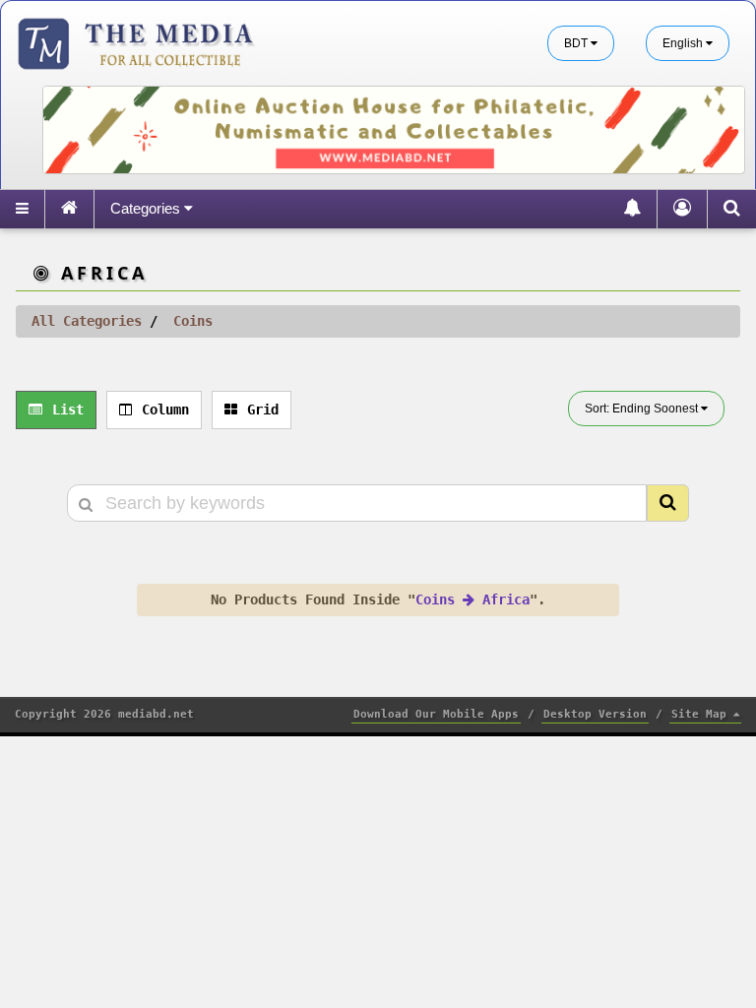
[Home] (69, 209)
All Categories (87, 321)
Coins (193, 321)
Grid (263, 409)
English (684, 43)
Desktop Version (595, 714)
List (68, 409)
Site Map (702, 714)
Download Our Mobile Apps (436, 714)
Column (165, 409)
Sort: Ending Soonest (643, 408)
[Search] (731, 209)
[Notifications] (632, 209)
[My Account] (682, 209)
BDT (577, 43)
